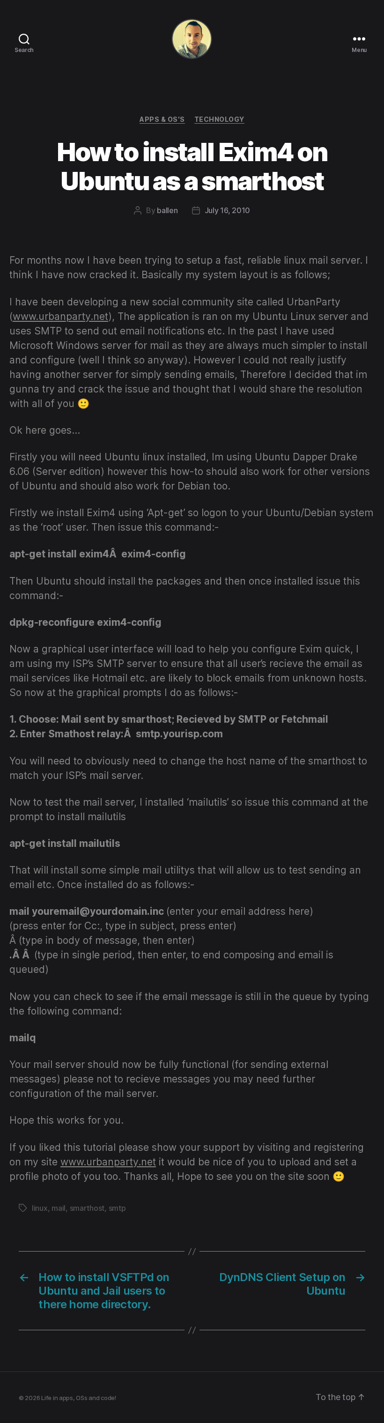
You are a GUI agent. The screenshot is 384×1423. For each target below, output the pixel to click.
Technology (219, 119)
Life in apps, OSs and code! (78, 1397)
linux (40, 1208)
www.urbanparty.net (60, 316)
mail (59, 1208)
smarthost (87, 1208)
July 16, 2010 (228, 210)
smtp (117, 1208)
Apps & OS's (162, 119)
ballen (167, 210)
